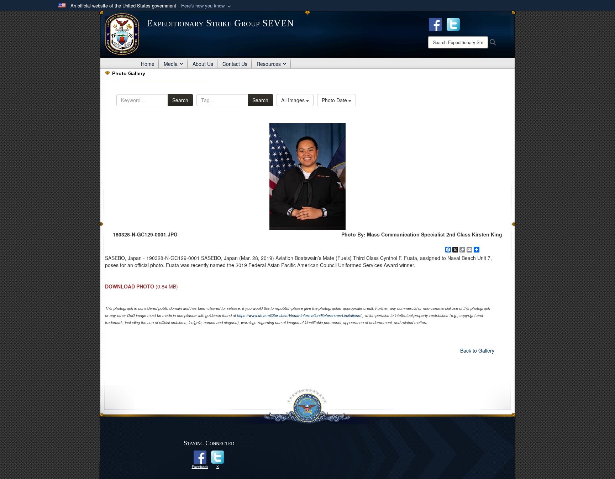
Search (180, 100)
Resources (269, 63)
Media (171, 63)
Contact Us (234, 63)
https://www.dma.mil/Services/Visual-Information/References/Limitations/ (299, 315)
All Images (293, 100)
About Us (203, 63)
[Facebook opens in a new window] (435, 23)
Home (147, 63)
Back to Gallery (477, 350)
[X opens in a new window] (453, 23)
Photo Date (335, 100)
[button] (206, 6)
